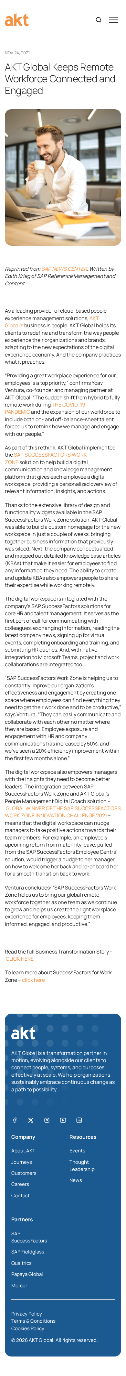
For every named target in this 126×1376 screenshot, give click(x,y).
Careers (20, 1184)
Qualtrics (21, 1263)
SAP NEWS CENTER (64, 268)
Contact (20, 1195)
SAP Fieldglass (27, 1251)
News (75, 1180)
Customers (24, 1173)
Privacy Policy (26, 1313)
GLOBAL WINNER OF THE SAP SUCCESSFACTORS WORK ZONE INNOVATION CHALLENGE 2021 (63, 812)
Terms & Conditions (33, 1321)
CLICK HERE (20, 958)
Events (77, 1150)
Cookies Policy (27, 1328)
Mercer (19, 1285)
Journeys (21, 1162)
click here (33, 979)
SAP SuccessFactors (29, 1237)
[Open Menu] (113, 20)
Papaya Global (27, 1274)
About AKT (23, 1150)
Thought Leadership (82, 1166)
